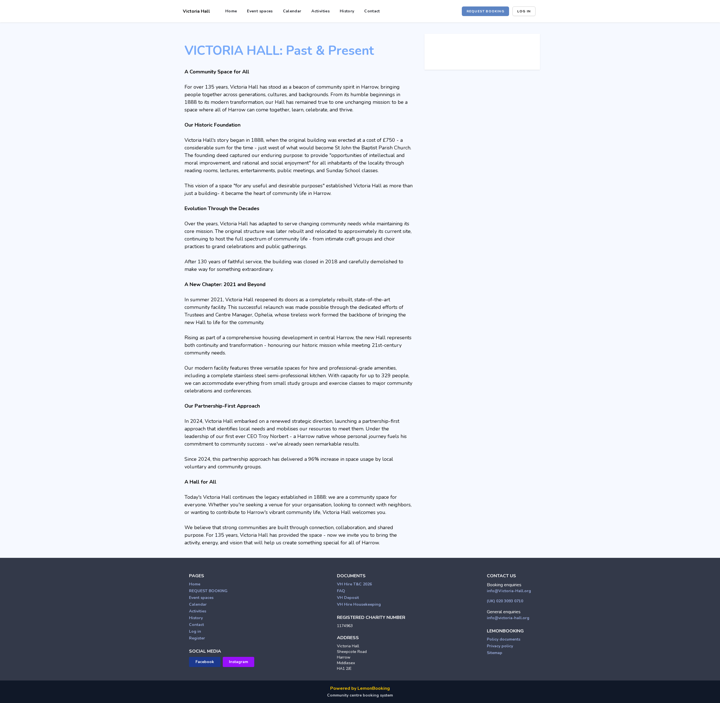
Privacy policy (500, 646)
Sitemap (494, 652)
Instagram (238, 661)
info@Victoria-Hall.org (509, 591)
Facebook (204, 661)
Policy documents (503, 639)
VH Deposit (348, 597)
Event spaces (260, 11)
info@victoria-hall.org (508, 618)
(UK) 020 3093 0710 (505, 601)
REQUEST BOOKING (485, 11)
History (347, 11)
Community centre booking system (360, 695)
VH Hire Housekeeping (359, 604)
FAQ (341, 591)
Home (231, 11)
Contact (372, 11)
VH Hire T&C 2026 (354, 584)
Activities (320, 11)
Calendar (292, 11)
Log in (524, 11)
